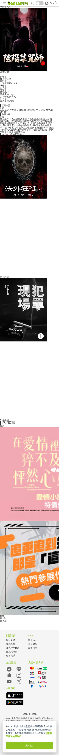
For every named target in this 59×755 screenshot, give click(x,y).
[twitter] (19, 683)
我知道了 (29, 745)
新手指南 (32, 648)
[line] (19, 671)
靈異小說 (4, 92)
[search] (32, 3)
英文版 (34, 714)
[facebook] (9, 671)
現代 (2, 94)
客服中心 (32, 640)
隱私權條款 (11, 651)
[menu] (4, 3)
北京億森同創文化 (9, 83)
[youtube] (9, 683)
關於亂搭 (10, 640)
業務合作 (10, 644)
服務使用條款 (13, 648)
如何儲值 (32, 644)
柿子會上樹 (5, 79)
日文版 (25, 714)
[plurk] (9, 677)
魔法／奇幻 (9, 94)
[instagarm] (19, 677)
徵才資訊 (10, 655)
